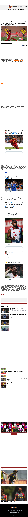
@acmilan (14, 132)
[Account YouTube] (15, 514)
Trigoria (5, 9)
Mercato (9, 9)
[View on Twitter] (22, 131)
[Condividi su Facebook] (22, 45)
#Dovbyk (10, 174)
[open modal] (26, 6)
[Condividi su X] (23, 45)
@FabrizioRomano (16, 206)
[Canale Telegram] (17, 514)
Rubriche (25, 9)
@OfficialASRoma (14, 133)
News (2, 9)
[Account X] (10, 514)
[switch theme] (25, 6)
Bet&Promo (22, 9)
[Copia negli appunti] (26, 45)
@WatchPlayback (7, 206)
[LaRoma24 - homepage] (14, 6)
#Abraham (16, 174)
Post (14, 303)
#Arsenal (6, 176)
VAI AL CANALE (14, 434)
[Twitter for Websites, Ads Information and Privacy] (22, 149)
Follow (13, 252)
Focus (16, 9)
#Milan (7, 178)
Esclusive (12, 9)
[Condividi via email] (24, 45)
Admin (2, 25)
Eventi (19, 9)
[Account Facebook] (12, 514)
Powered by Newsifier (14, 515)
